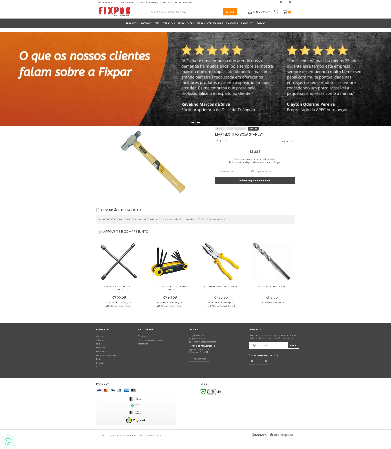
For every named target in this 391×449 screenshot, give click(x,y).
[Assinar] (217, 246)
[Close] (264, 197)
